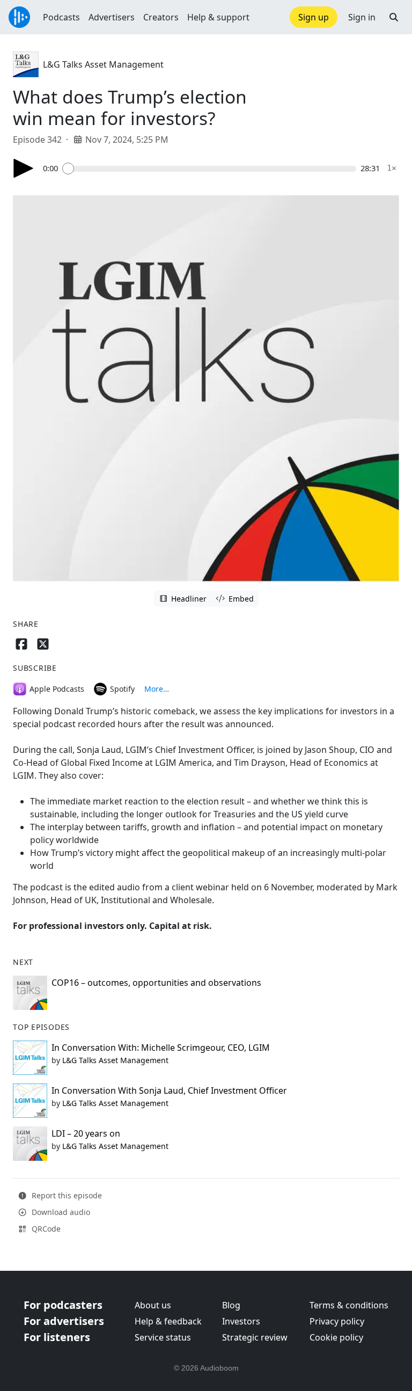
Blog (231, 1305)
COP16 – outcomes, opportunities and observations (156, 983)
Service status (163, 1337)
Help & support (218, 17)
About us (153, 1305)
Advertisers (112, 17)
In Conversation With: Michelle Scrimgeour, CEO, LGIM (161, 1047)
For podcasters (63, 1305)
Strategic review (255, 1337)
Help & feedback (168, 1321)
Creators (161, 17)
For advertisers (64, 1321)
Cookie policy (336, 1337)
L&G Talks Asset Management (103, 64)
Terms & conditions (349, 1305)
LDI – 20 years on (86, 1133)
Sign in (362, 17)
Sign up (313, 17)
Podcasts (61, 17)
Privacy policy (337, 1321)
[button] (393, 17)
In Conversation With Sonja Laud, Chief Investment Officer (169, 1090)
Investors (241, 1321)
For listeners (57, 1337)
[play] (23, 168)
